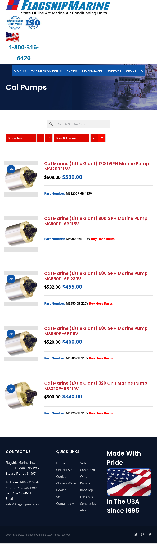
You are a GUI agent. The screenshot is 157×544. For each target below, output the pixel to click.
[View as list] (101, 138)
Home (60, 463)
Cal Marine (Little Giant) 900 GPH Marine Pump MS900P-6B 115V (95, 221)
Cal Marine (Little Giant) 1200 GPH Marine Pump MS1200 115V (96, 166)
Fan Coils (86, 497)
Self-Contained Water (87, 470)
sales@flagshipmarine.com (25, 504)
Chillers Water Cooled (66, 486)
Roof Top (86, 490)
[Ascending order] (49, 138)
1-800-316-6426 (30, 482)
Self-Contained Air (66, 500)
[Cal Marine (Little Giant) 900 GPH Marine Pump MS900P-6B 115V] (21, 234)
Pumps (85, 483)
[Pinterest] (149, 534)
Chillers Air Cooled (64, 473)
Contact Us (88, 503)
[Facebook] (129, 534)
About (84, 510)
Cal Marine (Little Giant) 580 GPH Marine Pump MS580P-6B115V (96, 331)
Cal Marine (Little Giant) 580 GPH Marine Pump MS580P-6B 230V (96, 276)
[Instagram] (142, 534)
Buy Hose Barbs (103, 239)
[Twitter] (135, 534)
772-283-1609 (27, 488)
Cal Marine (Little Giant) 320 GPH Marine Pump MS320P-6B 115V (95, 386)
